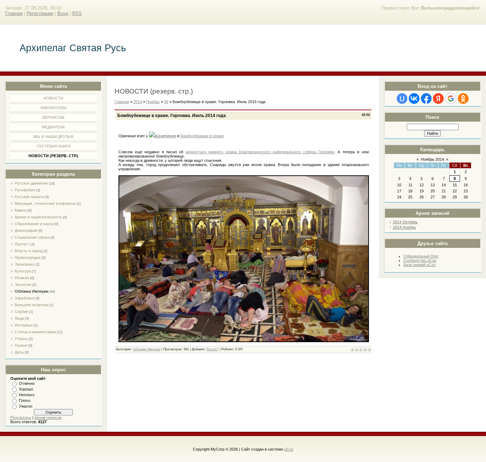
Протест (22, 244)
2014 (137, 102)
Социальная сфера (32, 237)
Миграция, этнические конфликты (45, 203)
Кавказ (21, 210)
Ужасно (25, 406)
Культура (23, 271)
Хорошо (26, 389)
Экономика (25, 264)
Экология (23, 284)
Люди (19, 318)
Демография (26, 230)
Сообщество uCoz (420, 260)
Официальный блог (421, 256)
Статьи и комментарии (35, 332)
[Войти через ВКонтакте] (414, 98)
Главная (14, 13)
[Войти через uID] (402, 98)
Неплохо (27, 395)
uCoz (289, 449)
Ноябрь (153, 102)
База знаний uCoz (419, 264)
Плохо (24, 400)
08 (166, 102)
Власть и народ (28, 251)
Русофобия (25, 190)
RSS (77, 13)
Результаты (20, 417)
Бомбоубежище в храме (202, 136)
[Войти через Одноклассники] (463, 98)
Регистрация (40, 13)
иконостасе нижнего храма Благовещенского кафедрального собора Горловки (260, 152)
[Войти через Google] (450, 98)
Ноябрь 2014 (432, 159)
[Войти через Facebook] (426, 98)
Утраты (21, 338)
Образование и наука (34, 224)
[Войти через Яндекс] (438, 98)
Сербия (21, 311)
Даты (19, 352)
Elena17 (212, 349)
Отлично (27, 383)
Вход (62, 13)
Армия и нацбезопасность (38, 217)
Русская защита (29, 197)
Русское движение (31, 183)
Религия (22, 278)
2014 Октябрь (405, 222)
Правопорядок (28, 257)
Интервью (24, 325)
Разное (21, 345)
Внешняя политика (31, 305)
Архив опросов (48, 417)
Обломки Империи (31, 291)
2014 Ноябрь (404, 227)
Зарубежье (25, 298)
